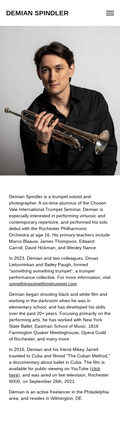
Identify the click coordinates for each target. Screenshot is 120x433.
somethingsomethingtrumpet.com (43, 283)
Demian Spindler (37, 13)
